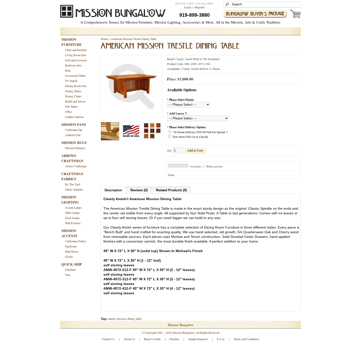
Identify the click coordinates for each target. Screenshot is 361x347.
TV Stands (71, 81)
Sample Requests (198, 339)
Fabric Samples (74, 189)
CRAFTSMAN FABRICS (72, 176)
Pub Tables (71, 106)
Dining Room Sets (76, 86)
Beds (68, 70)
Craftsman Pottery (75, 241)
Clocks (69, 256)
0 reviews (196, 166)
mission (121, 319)
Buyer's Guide (152, 339)
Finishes (174, 339)
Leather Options (74, 117)
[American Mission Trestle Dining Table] (131, 112)
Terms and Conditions (246, 339)
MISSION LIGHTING (70, 199)
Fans (68, 275)
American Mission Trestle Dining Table (133, 39)
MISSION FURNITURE (71, 42)
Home (104, 39)
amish (111, 319)
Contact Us (108, 339)
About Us (129, 339)
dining (131, 319)
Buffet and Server (75, 101)
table (138, 319)
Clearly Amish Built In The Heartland (197, 59)
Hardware (71, 246)
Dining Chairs (73, 96)
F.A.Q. (221, 339)
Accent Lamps (73, 207)
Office (68, 112)
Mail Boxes (72, 251)
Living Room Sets (75, 55)
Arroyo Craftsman (75, 166)
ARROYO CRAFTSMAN (72, 158)
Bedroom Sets (73, 65)
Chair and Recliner (76, 50)
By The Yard (72, 184)
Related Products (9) (171, 190)
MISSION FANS (73, 124)
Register (199, 7)
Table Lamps (72, 213)
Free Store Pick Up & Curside (190, 137)
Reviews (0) (139, 190)
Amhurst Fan (73, 135)
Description (113, 190)
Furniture (70, 269)
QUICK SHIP (71, 264)
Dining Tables (73, 91)
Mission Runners (75, 148)
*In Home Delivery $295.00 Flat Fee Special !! (200, 132)
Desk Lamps (72, 218)
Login (187, 7)
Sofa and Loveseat (75, 60)
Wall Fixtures (73, 223)
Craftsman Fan (73, 130)
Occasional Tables (75, 75)
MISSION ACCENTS (69, 233)
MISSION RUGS (74, 142)
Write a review (214, 166)
